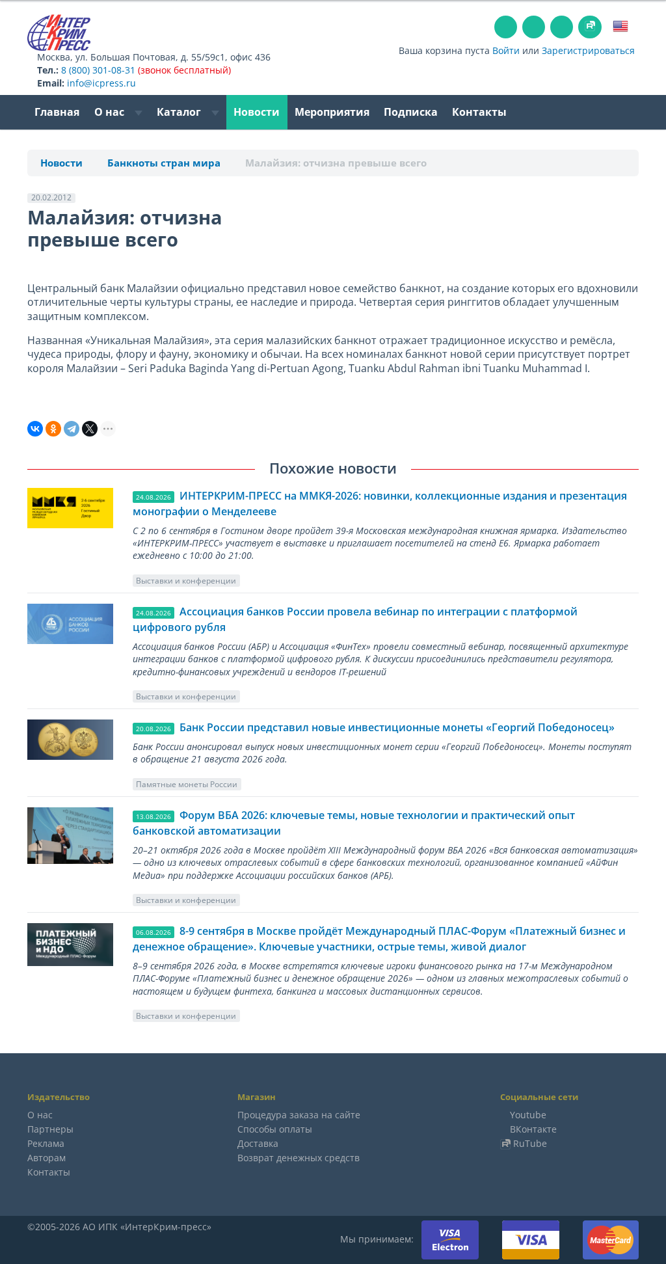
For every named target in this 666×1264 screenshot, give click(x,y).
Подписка (411, 112)
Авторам (46, 1157)
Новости (256, 112)
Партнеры (50, 1129)
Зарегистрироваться (588, 50)
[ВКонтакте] (35, 429)
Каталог (180, 112)
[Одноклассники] (53, 429)
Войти (506, 50)
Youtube (528, 1115)
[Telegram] (71, 429)
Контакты (479, 112)
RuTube (530, 1143)
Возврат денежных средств (298, 1157)
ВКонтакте (533, 1129)
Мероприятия (332, 112)
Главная (56, 112)
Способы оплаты (274, 1129)
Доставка (257, 1143)
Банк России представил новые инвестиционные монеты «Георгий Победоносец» (397, 727)
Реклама (45, 1143)
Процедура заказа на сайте (298, 1115)
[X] (90, 429)
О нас (110, 112)
